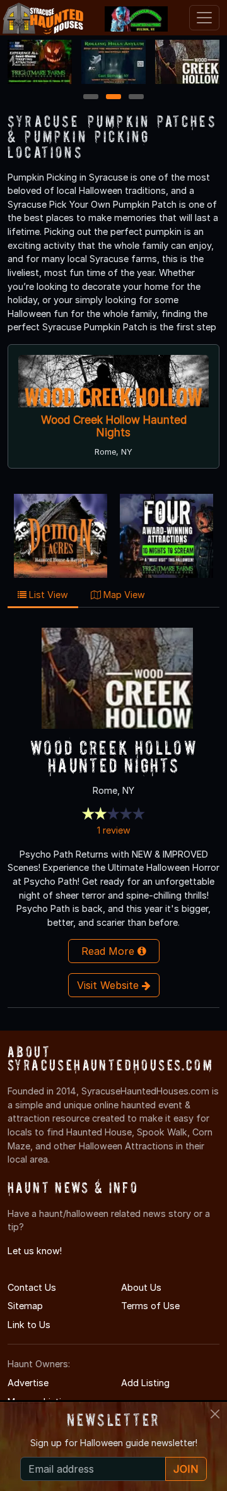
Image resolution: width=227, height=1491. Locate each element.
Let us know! (35, 1250)
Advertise (28, 1382)
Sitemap (25, 1305)
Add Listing (145, 1382)
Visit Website (109, 985)
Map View (123, 594)
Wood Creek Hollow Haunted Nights (114, 426)
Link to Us (29, 1324)
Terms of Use (150, 1305)
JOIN (186, 1469)
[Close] (215, 1414)
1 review (114, 830)
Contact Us (32, 1287)
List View (47, 594)
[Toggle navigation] (204, 17)
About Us (141, 1287)
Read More (109, 951)
